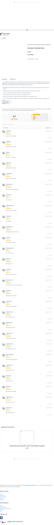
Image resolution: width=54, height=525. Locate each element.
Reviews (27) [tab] (13, 79)
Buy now (42, 62)
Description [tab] (4, 79)
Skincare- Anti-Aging (34, 44)
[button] (27, 30)
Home (29, 44)
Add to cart (35, 62)
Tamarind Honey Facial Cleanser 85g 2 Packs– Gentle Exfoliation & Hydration (27, 445)
